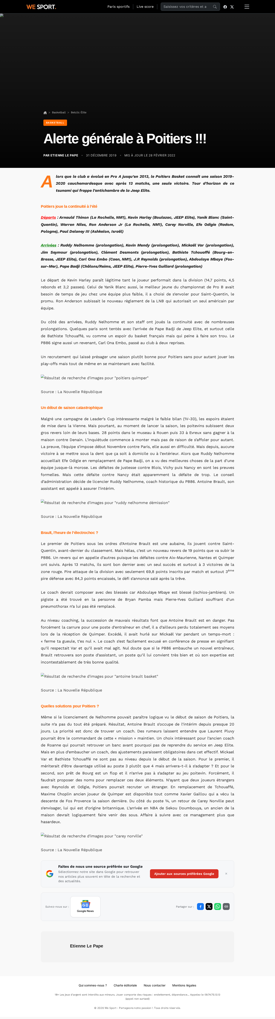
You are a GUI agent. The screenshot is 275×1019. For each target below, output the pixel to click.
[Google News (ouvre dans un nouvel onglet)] (85, 906)
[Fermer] (226, 873)
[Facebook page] (225, 6)
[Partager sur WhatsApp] (217, 906)
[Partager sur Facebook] (200, 906)
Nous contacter (154, 985)
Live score (145, 7)
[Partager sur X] (209, 906)
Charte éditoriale (125, 985)
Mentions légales (184, 985)
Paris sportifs (118, 7)
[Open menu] (247, 7)
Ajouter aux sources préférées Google (184, 874)
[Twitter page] (232, 6)
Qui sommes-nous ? (93, 985)
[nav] (45, 112)
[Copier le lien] (226, 906)
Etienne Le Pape (86, 946)
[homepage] (41, 6)
